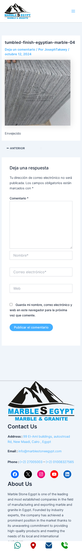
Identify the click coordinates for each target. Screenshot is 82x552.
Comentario (19, 198)
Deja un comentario (20, 49)
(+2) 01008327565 (60, 462)
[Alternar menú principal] (73, 11)
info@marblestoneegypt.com (40, 451)
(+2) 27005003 (31, 462)
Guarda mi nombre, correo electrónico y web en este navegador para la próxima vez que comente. (41, 310)
